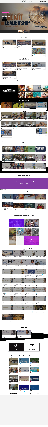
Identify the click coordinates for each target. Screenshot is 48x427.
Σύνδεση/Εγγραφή (31, 1)
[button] (0, 16)
